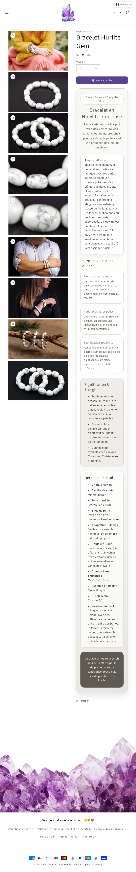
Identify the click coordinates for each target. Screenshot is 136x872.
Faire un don (47, 836)
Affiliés (63, 836)
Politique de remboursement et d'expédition (64, 829)
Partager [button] (84, 700)
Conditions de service (21, 829)
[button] (7, 12)
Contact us (89, 836)
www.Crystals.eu (49, 864)
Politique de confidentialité (110, 829)
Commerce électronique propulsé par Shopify (80, 864)
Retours (75, 836)
